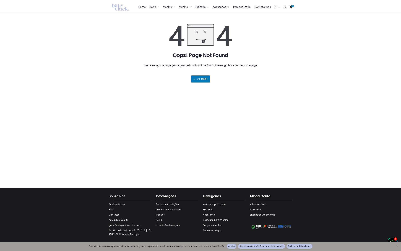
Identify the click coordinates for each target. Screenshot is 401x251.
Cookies (160, 214)
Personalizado (242, 7)
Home (142, 7)
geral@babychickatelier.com (125, 225)
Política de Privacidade (168, 209)
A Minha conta (258, 204)
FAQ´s (159, 220)
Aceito (231, 246)
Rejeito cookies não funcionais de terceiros (262, 246)
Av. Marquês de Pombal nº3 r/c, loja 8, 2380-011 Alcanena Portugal (130, 232)
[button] (157, 7)
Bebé (152, 7)
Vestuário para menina (216, 220)
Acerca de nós (117, 204)
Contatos (114, 214)
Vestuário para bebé (214, 204)
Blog (111, 209)
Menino (183, 7)
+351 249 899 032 (118, 220)
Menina (167, 7)
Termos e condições (167, 204)
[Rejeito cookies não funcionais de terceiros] (397, 246)
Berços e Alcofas (212, 225)
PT (276, 7)
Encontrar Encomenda (262, 214)
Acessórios (219, 7)
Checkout (255, 209)
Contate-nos (262, 7)
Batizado (200, 7)
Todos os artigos (212, 230)
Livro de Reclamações (168, 225)
